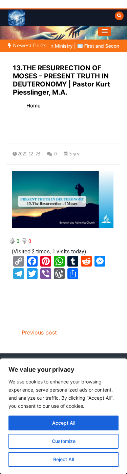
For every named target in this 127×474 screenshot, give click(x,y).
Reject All (63, 459)
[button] (104, 31)
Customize (64, 441)
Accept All (63, 423)
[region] (63, 416)
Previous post (39, 332)
